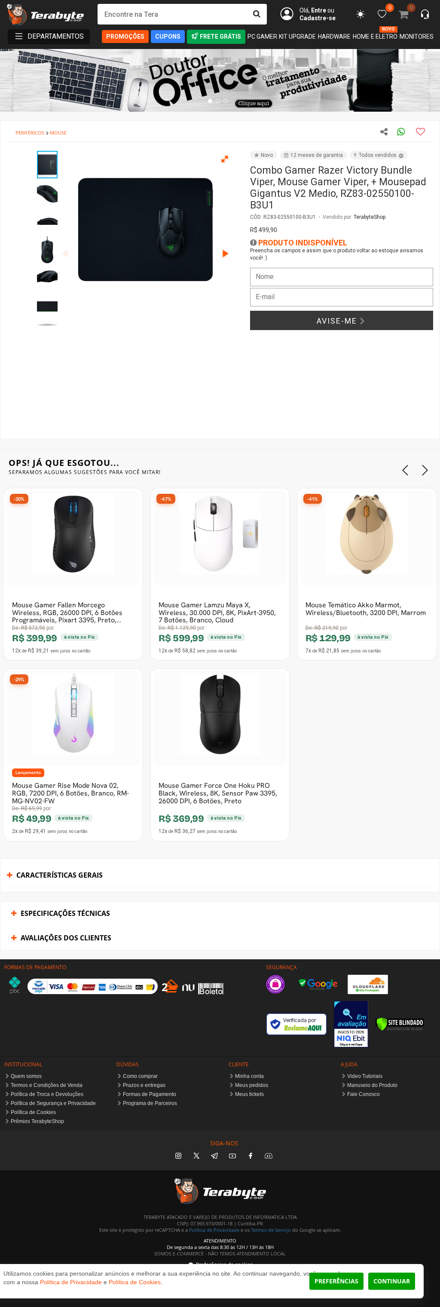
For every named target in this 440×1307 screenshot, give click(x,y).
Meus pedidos (251, 1085)
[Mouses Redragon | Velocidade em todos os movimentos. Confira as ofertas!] (220, 80)
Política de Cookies (33, 1112)
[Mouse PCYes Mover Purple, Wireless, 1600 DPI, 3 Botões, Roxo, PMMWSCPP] (73, 718)
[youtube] (232, 1156)
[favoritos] (360, 14)
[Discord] (268, 1156)
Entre (318, 10)
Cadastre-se (317, 18)
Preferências (336, 1281)
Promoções (125, 36)
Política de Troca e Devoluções (47, 1094)
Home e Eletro (375, 36)
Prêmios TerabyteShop (37, 1121)
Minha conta (249, 1076)
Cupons (167, 36)
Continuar (391, 1281)
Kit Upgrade (297, 36)
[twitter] (196, 1156)
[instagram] (178, 1156)
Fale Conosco (363, 1094)
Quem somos (26, 1076)
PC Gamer (262, 36)
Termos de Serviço (271, 1230)
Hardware (334, 36)
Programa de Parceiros (150, 1103)
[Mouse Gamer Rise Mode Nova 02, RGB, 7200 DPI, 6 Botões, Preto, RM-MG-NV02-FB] (73, 538)
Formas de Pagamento (149, 1094)
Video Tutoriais (364, 1076)
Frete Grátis (220, 36)
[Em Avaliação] (351, 1024)
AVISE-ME (338, 320)
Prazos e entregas (144, 1085)
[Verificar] (400, 1024)
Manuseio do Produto (372, 1085)
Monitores (417, 36)
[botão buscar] (256, 14)
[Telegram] (214, 1156)
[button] (225, 158)
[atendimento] (425, 15)
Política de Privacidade (214, 1230)
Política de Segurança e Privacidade (53, 1103)
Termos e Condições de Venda (46, 1085)
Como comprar (140, 1076)
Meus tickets (249, 1094)
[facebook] (250, 1156)
